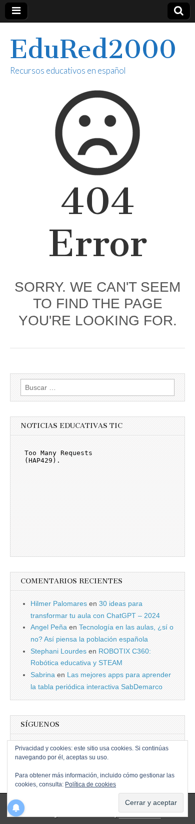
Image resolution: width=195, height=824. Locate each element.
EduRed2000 (93, 49)
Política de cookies (90, 784)
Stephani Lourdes (58, 651)
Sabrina (42, 675)
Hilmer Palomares (58, 603)
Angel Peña (48, 627)
